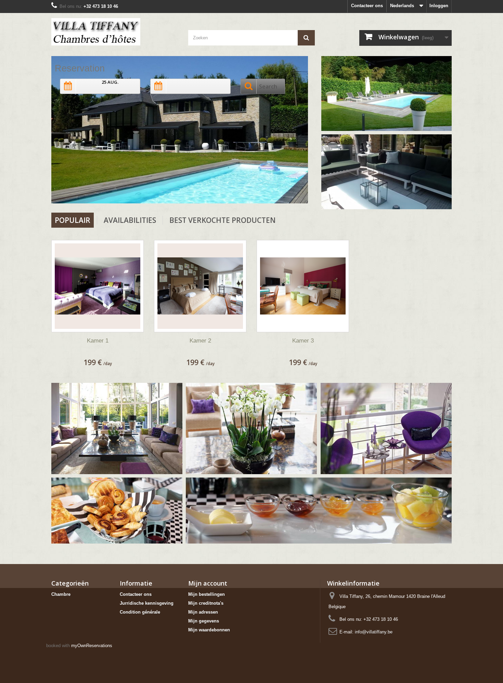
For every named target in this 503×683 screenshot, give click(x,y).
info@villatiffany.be (373, 631)
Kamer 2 (200, 340)
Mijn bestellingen (206, 594)
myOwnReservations (91, 645)
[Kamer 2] (200, 286)
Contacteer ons (367, 5)
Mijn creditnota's (205, 603)
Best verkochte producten (222, 220)
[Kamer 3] (303, 286)
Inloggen (438, 5)
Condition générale (140, 612)
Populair (72, 220)
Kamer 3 (303, 340)
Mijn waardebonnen (209, 629)
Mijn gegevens (203, 621)
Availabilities (130, 220)
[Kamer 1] (97, 286)
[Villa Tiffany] (114, 31)
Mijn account (207, 583)
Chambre (60, 594)
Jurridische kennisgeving (146, 603)
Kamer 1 (97, 340)
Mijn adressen (203, 612)
